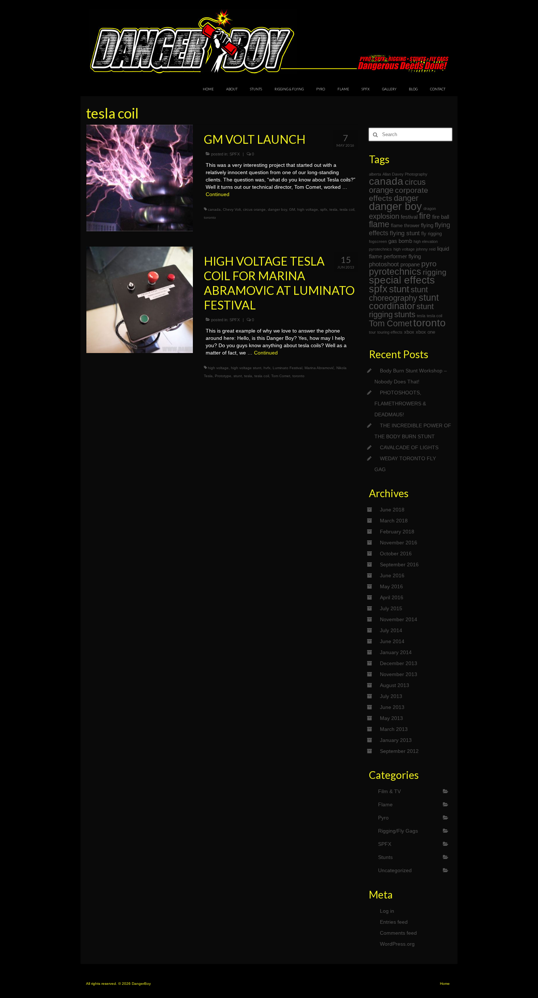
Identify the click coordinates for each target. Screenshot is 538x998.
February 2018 (397, 531)
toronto (210, 217)
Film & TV (389, 791)
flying (427, 225)
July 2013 (391, 696)
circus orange (254, 209)
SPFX (366, 89)
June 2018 (392, 510)
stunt (237, 376)
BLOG (413, 89)
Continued (217, 194)
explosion (384, 216)
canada (214, 209)
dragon (429, 208)
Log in (387, 911)
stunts (404, 314)
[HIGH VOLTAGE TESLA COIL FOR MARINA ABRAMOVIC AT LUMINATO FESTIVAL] (139, 299)
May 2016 (391, 586)
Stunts (385, 857)
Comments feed (398, 933)
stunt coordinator (404, 302)
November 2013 (398, 674)
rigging (435, 272)
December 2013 (398, 663)
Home (445, 984)
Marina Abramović (319, 368)
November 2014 (398, 619)
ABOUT (232, 89)
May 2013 (391, 718)
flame (379, 224)
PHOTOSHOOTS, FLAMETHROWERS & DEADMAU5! (400, 403)
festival (409, 217)
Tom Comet (280, 376)
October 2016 (396, 553)
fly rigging (431, 233)
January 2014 (396, 652)
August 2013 (394, 685)
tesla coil (347, 209)
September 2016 (399, 564)
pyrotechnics (395, 272)
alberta (375, 174)
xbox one (425, 332)
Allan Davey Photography (404, 174)
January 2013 (396, 740)
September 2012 (399, 751)
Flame (385, 804)
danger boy (277, 209)
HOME (208, 89)
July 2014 (391, 630)
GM (292, 209)
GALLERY (389, 89)
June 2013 (392, 707)
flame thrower (405, 225)
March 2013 (394, 729)
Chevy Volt (232, 209)
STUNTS (256, 89)
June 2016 (392, 575)
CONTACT (437, 89)
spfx (323, 209)
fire (425, 216)
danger (406, 198)
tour (372, 332)
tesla (333, 209)
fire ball (440, 217)
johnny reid (426, 249)
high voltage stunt (246, 368)
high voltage (307, 209)
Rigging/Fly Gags (398, 831)
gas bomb (400, 241)
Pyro (383, 818)
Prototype (223, 376)
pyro (429, 263)
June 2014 (392, 641)
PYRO (320, 89)
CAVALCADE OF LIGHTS (409, 447)
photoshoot (384, 264)
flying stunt (405, 233)
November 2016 (398, 542)
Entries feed (394, 922)
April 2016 (391, 597)
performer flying (402, 256)
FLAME (343, 89)
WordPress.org (397, 944)
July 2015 (391, 608)
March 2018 (394, 521)
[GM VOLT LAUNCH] (139, 177)
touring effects (390, 332)
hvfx (267, 368)
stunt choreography (398, 294)
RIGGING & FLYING (289, 89)
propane (410, 264)
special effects (402, 280)
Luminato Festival (287, 368)
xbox (409, 332)
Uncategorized (395, 870)
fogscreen (378, 241)
